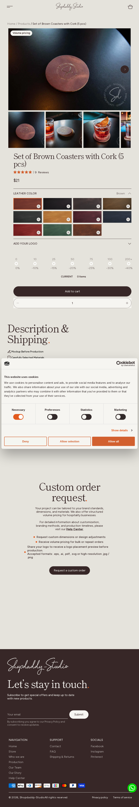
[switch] (52, 417)
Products (24, 23)
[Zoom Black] (71, 209)
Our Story (15, 772)
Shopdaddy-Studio (32, 797)
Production (16, 762)
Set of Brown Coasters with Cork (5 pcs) (59, 23)
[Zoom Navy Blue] (130, 222)
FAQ (53, 751)
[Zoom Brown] (41, 209)
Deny (25, 441)
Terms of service (122, 797)
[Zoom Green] (71, 235)
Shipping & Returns (62, 756)
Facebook (97, 746)
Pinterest (97, 756)
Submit (78, 714)
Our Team (15, 767)
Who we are (16, 756)
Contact (55, 746)
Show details (119, 430)
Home (11, 23)
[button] (10, 7)
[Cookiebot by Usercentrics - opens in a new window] (119, 363)
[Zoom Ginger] (71, 222)
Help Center (74, 529)
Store (12, 751)
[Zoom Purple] (100, 222)
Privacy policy (100, 797)
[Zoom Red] (41, 235)
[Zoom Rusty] (100, 235)
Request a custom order (69, 570)
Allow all (113, 441)
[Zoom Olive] (130, 209)
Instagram (97, 751)
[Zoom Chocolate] (100, 209)
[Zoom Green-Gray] (41, 222)
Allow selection (69, 441)
